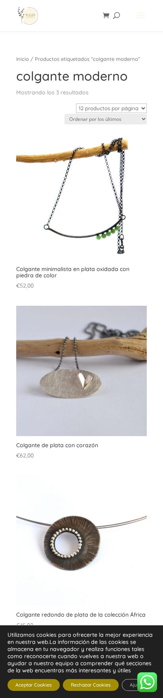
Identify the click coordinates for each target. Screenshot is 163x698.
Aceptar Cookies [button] (33, 685)
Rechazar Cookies (91, 685)
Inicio (22, 59)
